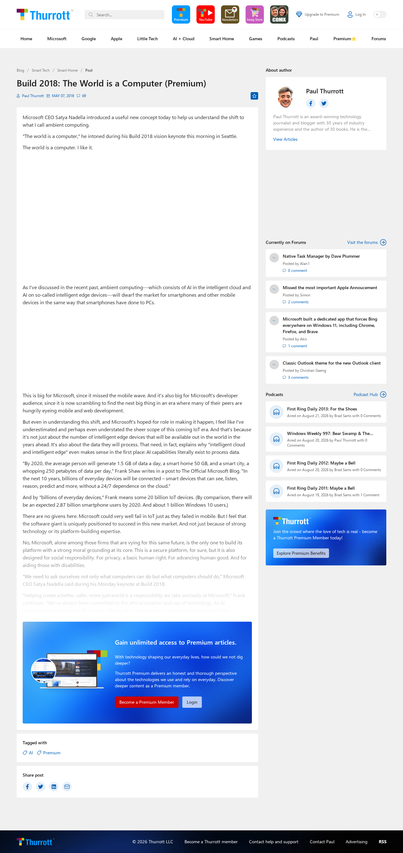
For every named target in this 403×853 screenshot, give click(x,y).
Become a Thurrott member (211, 842)
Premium (51, 753)
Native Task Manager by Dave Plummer (321, 256)
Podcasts (286, 38)
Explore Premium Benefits (301, 553)
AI (31, 753)
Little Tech (147, 38)
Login (192, 702)
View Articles (285, 139)
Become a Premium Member (146, 702)
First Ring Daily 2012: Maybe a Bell (321, 463)
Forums (379, 38)
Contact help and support (273, 842)
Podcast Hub (366, 394)
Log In (360, 14)
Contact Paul (322, 842)
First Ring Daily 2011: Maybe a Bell (321, 488)
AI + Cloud (183, 38)
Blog (20, 70)
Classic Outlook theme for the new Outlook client (332, 363)
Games (255, 38)
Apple (116, 38)
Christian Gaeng (313, 370)
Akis (303, 339)
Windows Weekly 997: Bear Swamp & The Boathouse (328, 433)
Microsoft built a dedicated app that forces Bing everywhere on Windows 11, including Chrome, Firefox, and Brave (330, 325)
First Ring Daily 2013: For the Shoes (322, 409)
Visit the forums (362, 242)
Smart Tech (41, 70)
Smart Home (221, 38)
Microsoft (56, 38)
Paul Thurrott (33, 95)
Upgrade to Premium (322, 14)
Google (89, 38)
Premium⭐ (344, 38)
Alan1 (304, 263)
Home (26, 38)
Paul (314, 38)
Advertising (356, 842)
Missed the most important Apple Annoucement (330, 287)
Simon (305, 295)
